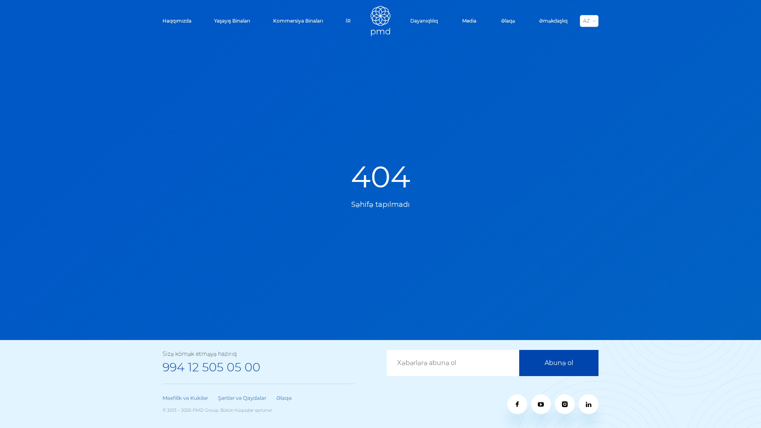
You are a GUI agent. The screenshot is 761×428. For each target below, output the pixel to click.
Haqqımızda (177, 21)
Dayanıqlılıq (424, 21)
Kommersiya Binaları (298, 21)
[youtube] (541, 404)
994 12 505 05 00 (211, 367)
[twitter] (565, 404)
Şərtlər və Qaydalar (242, 398)
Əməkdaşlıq (553, 21)
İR (348, 21)
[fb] (517, 404)
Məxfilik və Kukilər (185, 398)
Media (469, 21)
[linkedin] (588, 404)
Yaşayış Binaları (232, 21)
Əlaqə (508, 21)
